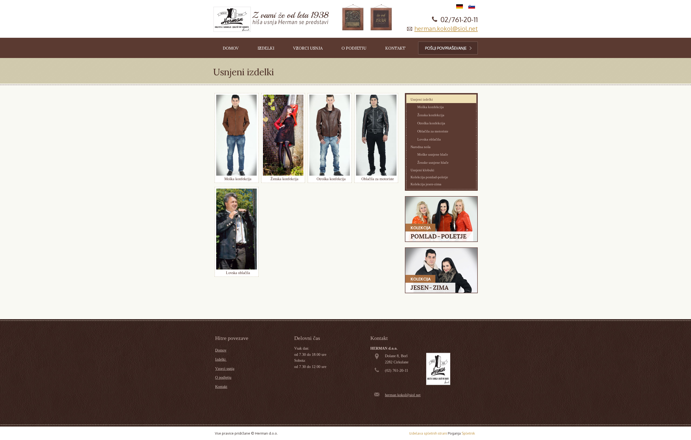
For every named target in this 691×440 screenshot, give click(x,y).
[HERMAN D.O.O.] (232, 19)
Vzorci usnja (224, 369)
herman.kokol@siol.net (446, 28)
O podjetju (223, 378)
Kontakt (221, 387)
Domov (220, 350)
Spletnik (468, 433)
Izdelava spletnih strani (428, 433)
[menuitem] (231, 48)
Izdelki (221, 359)
